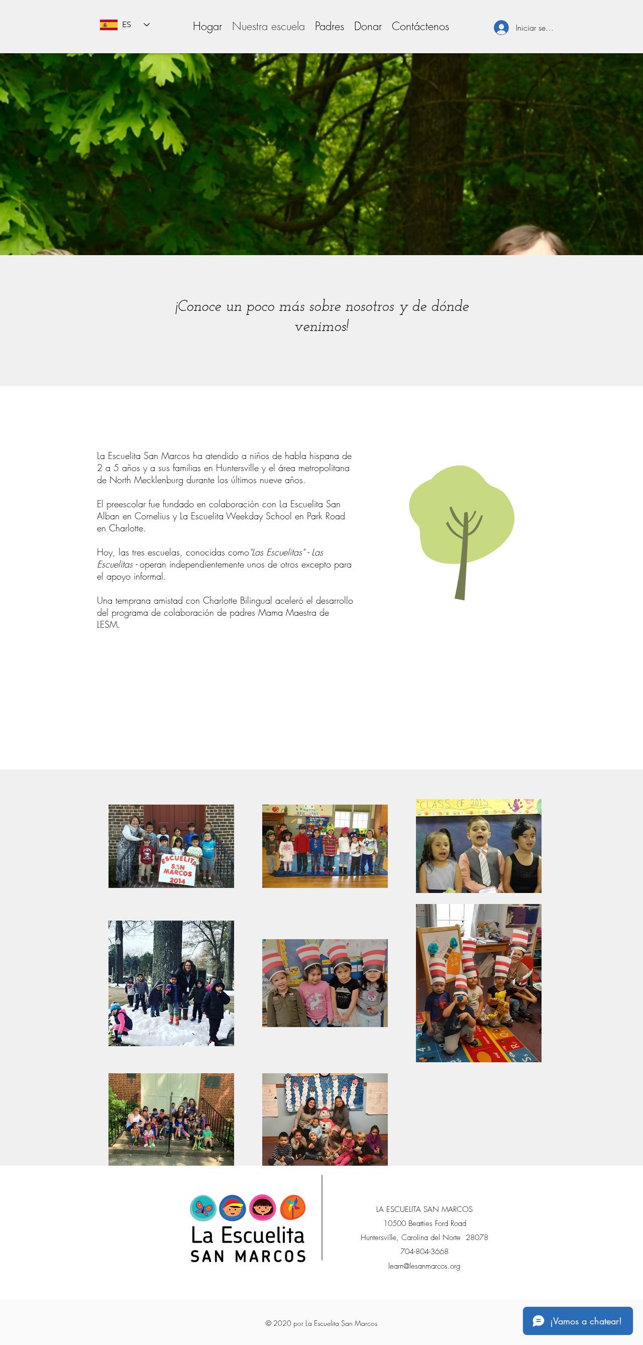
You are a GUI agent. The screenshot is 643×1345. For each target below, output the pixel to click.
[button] (329, 26)
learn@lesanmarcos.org (424, 1266)
